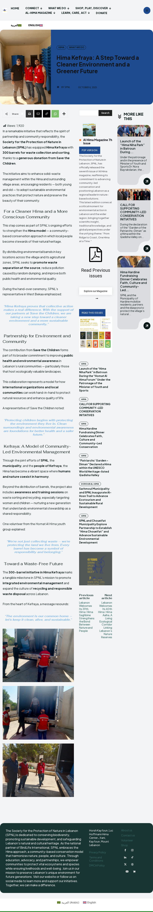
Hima (61, 47)
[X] (125, 864)
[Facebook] (125, 850)
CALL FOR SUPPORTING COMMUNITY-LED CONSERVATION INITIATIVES (94, 409)
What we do (76, 47)
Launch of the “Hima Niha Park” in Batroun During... (132, 146)
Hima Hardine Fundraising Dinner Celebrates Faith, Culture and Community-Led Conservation (91, 437)
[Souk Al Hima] (134, 871)
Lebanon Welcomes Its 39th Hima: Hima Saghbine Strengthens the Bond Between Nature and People (86, 616)
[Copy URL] (46, 113)
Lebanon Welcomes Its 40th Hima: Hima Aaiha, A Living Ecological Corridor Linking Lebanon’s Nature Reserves (105, 620)
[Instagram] (132, 850)
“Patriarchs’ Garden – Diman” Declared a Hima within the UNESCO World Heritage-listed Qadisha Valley (95, 468)
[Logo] (5, 10)
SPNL (67, 87)
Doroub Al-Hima (90, 484)
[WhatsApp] (55, 113)
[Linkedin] (125, 857)
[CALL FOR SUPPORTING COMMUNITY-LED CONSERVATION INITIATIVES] (133, 194)
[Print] (29, 113)
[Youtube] (127, 871)
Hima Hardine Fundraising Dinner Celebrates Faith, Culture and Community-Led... (133, 281)
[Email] (38, 113)
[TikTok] (132, 857)
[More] (64, 113)
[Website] (132, 864)
